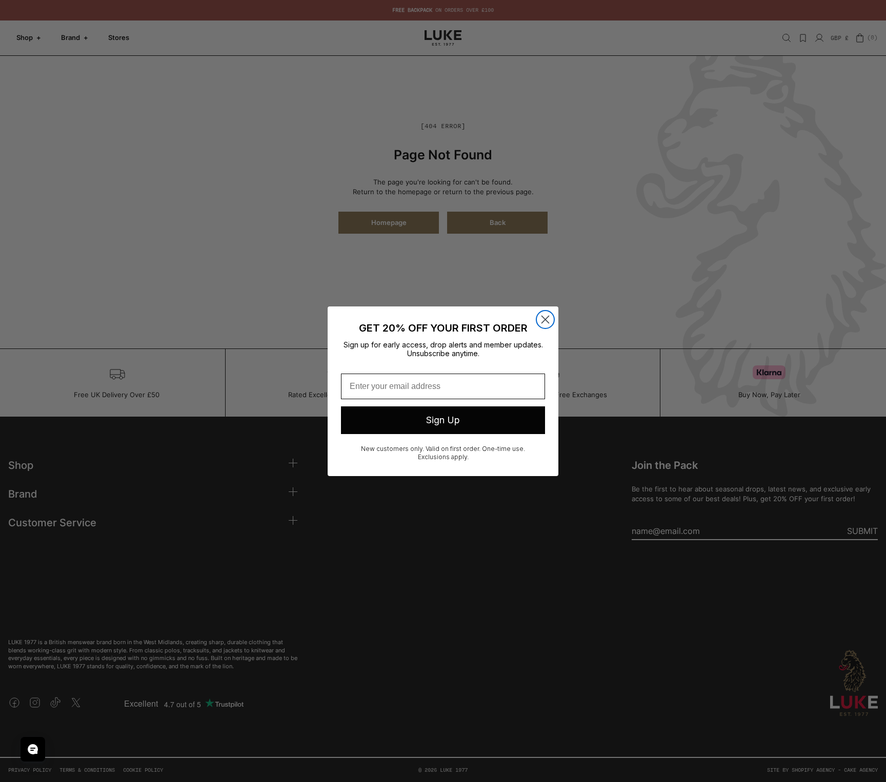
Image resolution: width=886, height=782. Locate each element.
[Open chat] (33, 749)
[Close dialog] (545, 319)
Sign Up (443, 420)
